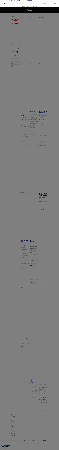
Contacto (40, 440)
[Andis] (29, 427)
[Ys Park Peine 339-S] (12, 66)
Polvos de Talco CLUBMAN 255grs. (16, 59)
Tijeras (11, 38)
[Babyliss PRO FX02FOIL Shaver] (25, 168)
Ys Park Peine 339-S (16, 65)
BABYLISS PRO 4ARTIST (14, 43)
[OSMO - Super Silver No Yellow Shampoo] (12, 56)
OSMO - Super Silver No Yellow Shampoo (16, 56)
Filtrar (18, 48)
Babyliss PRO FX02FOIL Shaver (24, 241)
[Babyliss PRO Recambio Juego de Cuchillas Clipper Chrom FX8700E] (25, 308)
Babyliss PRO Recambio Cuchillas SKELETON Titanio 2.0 (43, 112)
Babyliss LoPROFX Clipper (33, 112)
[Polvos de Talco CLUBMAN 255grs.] (12, 60)
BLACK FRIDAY (12, 24)
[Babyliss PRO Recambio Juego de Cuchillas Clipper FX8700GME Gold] (43, 168)
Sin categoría (12, 37)
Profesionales (34, 440)
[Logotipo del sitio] (5, 3)
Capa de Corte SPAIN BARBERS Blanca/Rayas (16, 62)
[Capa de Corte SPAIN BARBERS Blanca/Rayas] (12, 63)
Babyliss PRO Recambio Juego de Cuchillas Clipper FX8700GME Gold (43, 194)
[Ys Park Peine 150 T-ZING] (12, 53)
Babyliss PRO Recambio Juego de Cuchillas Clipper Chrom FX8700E (25, 334)
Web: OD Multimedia (45, 440)
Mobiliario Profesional (13, 29)
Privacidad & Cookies (24, 440)
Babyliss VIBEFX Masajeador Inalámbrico (32, 240)
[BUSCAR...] (48, 3)
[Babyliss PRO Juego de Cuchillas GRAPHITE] (34, 308)
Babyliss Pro (13, 42)
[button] (33, 134)
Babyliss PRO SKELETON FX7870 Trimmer (43, 381)
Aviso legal (19, 440)
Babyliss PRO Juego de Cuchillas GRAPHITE (34, 381)
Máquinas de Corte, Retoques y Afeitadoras (14, 28)
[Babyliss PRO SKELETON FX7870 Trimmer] (43, 308)
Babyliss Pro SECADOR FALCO (24, 113)
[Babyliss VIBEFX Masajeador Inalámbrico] (34, 168)
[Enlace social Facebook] (50, 0)
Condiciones (29, 440)
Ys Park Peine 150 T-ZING (16, 52)
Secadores (12, 36)
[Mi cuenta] (52, 3)
